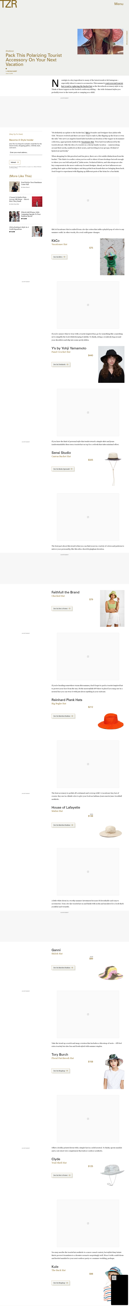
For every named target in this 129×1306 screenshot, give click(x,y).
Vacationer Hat (87, 142)
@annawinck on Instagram (126, 38)
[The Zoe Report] (8, 4)
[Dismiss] (125, 1276)
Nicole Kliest (12, 71)
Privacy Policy (14, 167)
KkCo (88, 132)
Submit (13, 162)
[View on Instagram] (88, 200)
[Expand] (113, 1276)
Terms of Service (37, 166)
